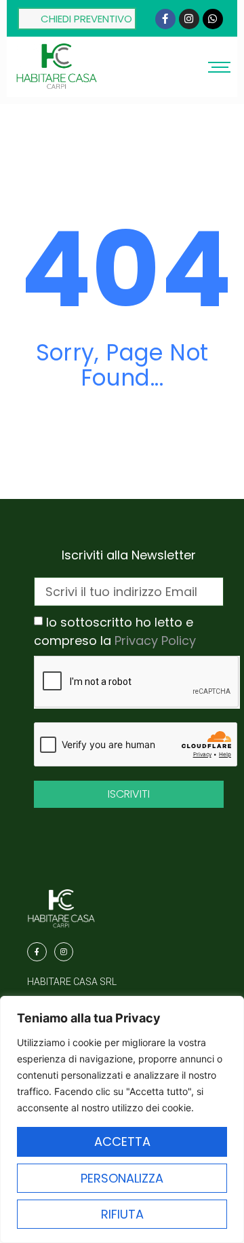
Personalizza (122, 1178)
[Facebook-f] (165, 19)
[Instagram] (189, 19)
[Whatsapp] (213, 19)
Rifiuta (122, 1214)
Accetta (122, 1141)
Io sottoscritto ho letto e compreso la (115, 631)
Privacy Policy (155, 640)
